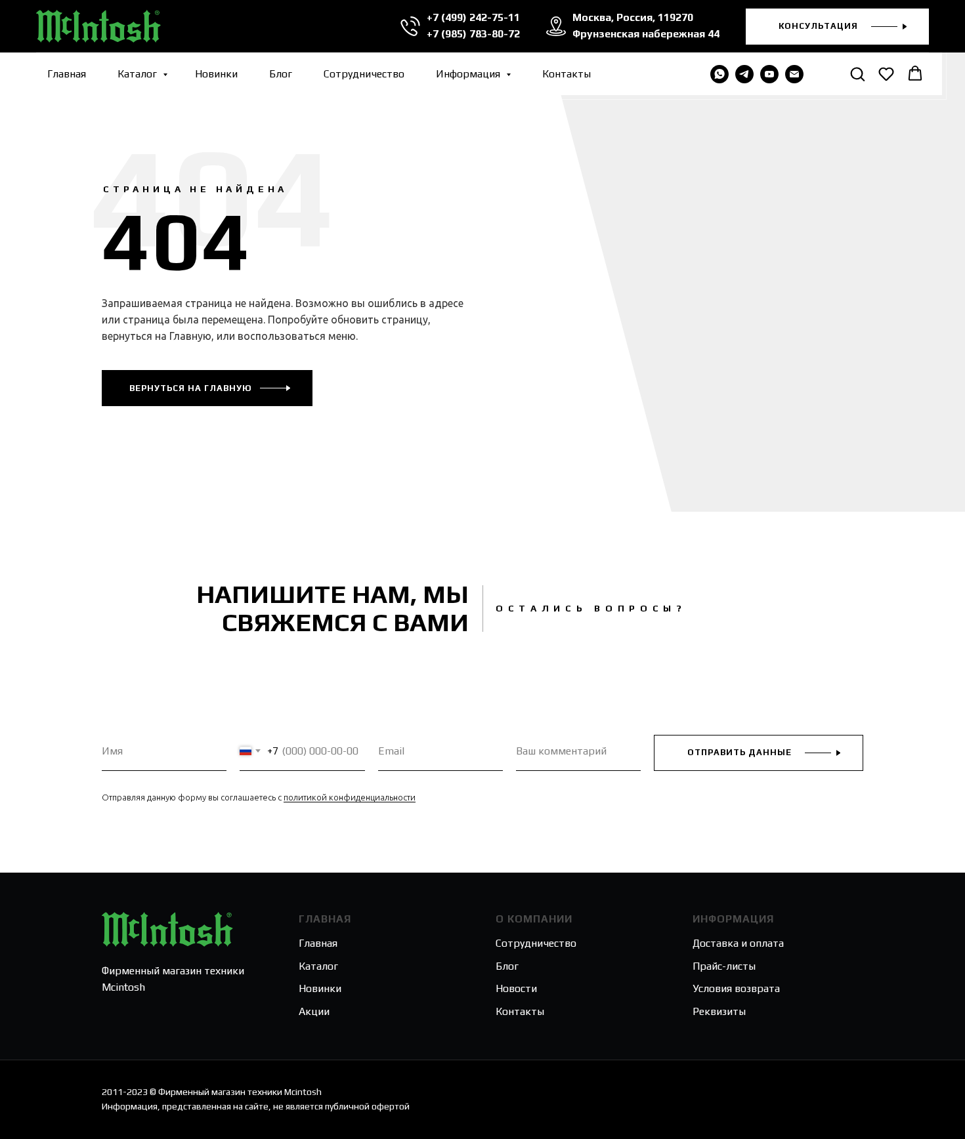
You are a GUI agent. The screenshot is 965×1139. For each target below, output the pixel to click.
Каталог (139, 74)
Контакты (566, 74)
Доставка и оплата (738, 943)
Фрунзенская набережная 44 (645, 34)
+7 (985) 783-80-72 (473, 34)
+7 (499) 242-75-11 (473, 17)
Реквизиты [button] (719, 1011)
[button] (837, 27)
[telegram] (744, 74)
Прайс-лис (717, 966)
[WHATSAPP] (719, 74)
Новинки (216, 74)
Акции (314, 1011)
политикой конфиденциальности (350, 797)
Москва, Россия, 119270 (632, 17)
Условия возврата (736, 988)
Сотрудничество (364, 74)
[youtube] (769, 74)
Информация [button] (469, 74)
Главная (66, 74)
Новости (516, 988)
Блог (280, 74)
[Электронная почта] (794, 74)
